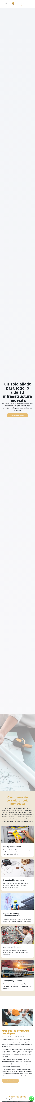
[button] (6, 4)
